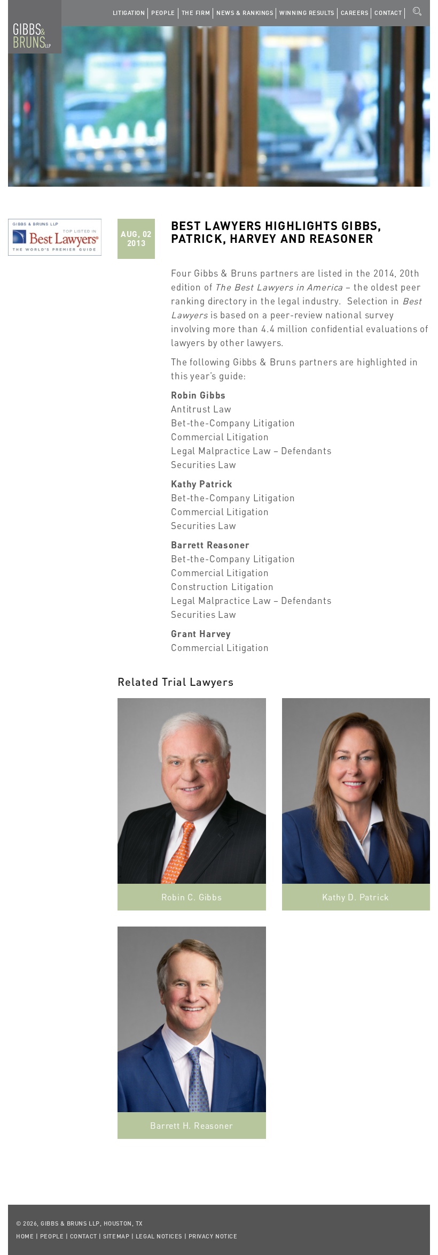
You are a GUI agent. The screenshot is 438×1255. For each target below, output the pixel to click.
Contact (388, 13)
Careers (355, 13)
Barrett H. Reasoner (191, 1125)
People (163, 13)
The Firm (196, 13)
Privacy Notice (213, 1236)
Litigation (129, 13)
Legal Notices (159, 1236)
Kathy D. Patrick (355, 896)
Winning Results (306, 13)
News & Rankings (244, 13)
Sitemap (116, 1236)
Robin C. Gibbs (191, 896)
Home (25, 1236)
